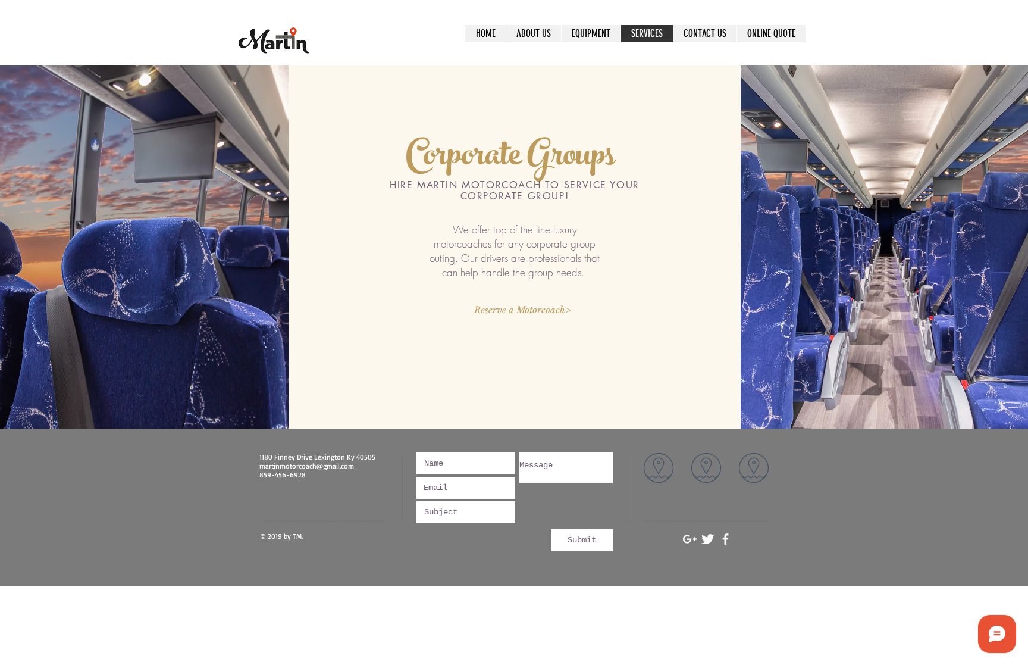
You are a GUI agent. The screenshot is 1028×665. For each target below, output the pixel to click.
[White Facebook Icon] (725, 539)
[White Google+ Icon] (689, 539)
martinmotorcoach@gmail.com (306, 465)
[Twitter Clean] (707, 539)
